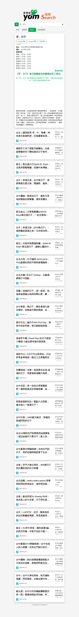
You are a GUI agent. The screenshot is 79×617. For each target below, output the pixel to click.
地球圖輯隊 (41, 30)
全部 (17, 30)
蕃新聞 (24, 30)
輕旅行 (32, 30)
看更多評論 (59, 71)
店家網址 (42, 41)
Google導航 (32, 41)
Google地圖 (21, 41)
